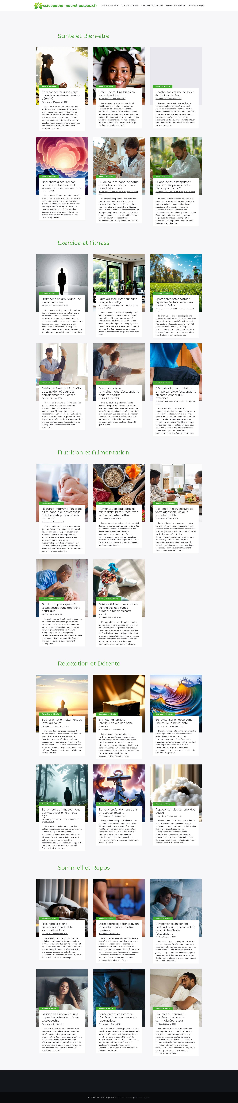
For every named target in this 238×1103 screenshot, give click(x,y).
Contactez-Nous (126, 1097)
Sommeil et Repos (196, 5)
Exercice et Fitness (130, 5)
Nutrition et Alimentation (152, 5)
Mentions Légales (142, 1097)
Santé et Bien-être (110, 5)
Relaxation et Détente (175, 5)
